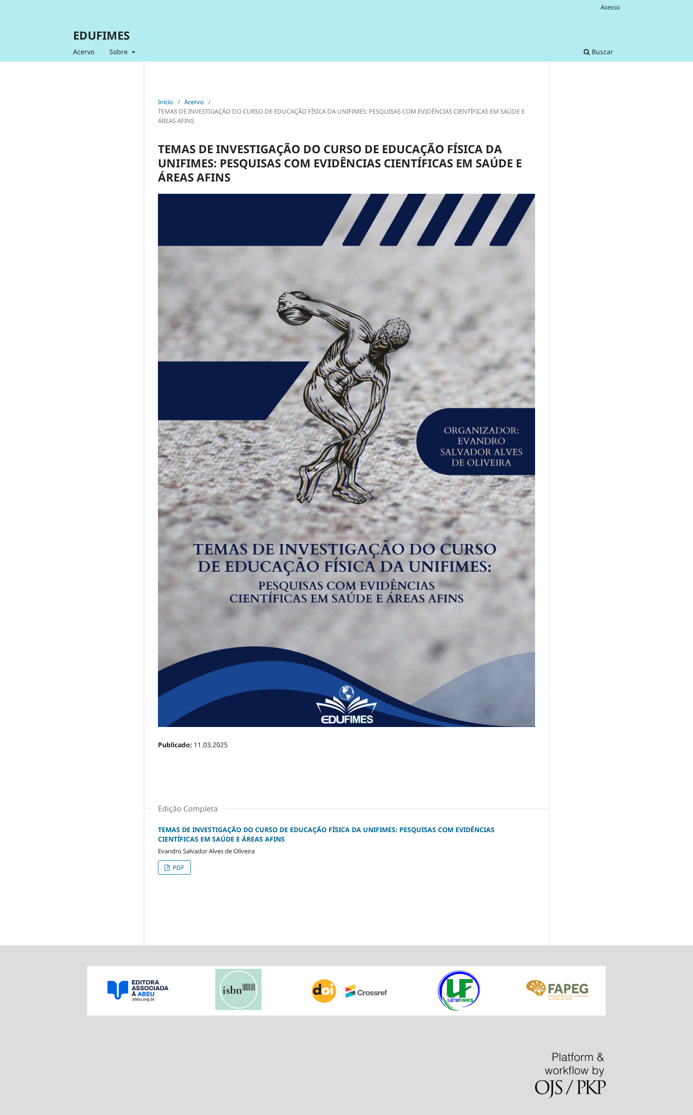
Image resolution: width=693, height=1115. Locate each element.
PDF (177, 867)
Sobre (119, 51)
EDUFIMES (101, 35)
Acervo (83, 51)
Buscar (601, 51)
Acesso (610, 7)
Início (165, 102)
